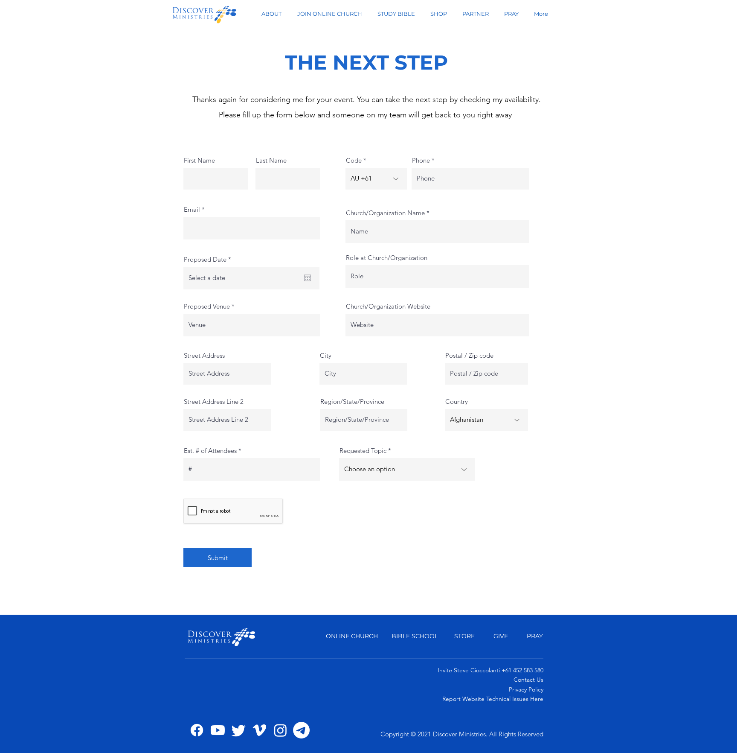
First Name (199, 160)
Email (192, 209)
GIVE (501, 636)
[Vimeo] (259, 730)
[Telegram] (301, 730)
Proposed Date (209, 259)
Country (456, 401)
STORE (464, 636)
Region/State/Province (352, 401)
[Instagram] (280, 730)
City (325, 355)
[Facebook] (197, 730)
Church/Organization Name (385, 213)
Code (354, 160)
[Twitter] (238, 730)
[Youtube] (217, 730)
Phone (421, 160)
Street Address (204, 355)
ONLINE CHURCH (352, 636)
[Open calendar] (307, 277)
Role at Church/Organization (386, 257)
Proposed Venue (208, 306)
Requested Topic (363, 450)
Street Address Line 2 (214, 401)
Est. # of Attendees (211, 450)
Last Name (271, 160)
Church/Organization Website (388, 306)
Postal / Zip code (469, 355)
